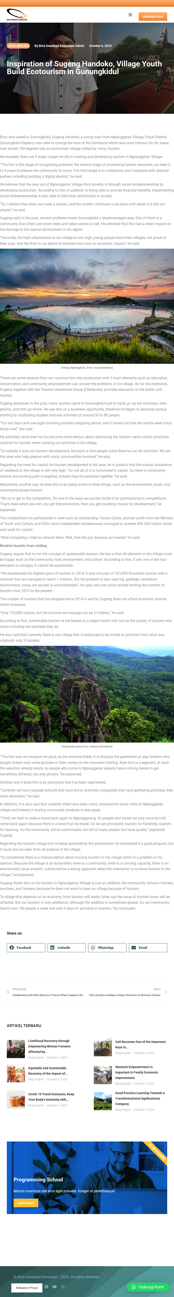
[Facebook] (46, 1287)
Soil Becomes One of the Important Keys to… (140, 1044)
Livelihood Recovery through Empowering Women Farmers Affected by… (49, 1046)
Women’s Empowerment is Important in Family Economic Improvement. (136, 1072)
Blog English (36, 1057)
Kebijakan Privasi (27, 1288)
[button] (130, 15)
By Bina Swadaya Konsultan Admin (59, 46)
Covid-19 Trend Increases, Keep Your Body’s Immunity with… (51, 1096)
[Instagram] (63, 1287)
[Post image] (16, 1049)
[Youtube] (54, 1287)
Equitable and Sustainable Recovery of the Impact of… (47, 1070)
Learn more (26, 1203)
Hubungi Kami (153, 16)
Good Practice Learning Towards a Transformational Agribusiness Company (140, 1098)
